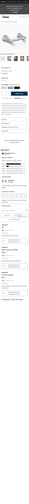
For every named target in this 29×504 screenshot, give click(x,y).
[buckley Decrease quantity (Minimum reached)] (2, 94)
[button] (2, 58)
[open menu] (27, 16)
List (6, 80)
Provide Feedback (14, 142)
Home (2, 22)
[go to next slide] (27, 9)
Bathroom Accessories (11, 22)
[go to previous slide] (2, 9)
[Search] (20, 17)
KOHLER (3, 1)
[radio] (4, 88)
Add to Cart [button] (19, 93)
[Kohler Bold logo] (5, 17)
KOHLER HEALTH (11, 1)
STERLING (25, 1)
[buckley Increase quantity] (8, 94)
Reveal (19, 1)
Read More (8, 114)
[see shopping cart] (23, 17)
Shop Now (16, 12)
